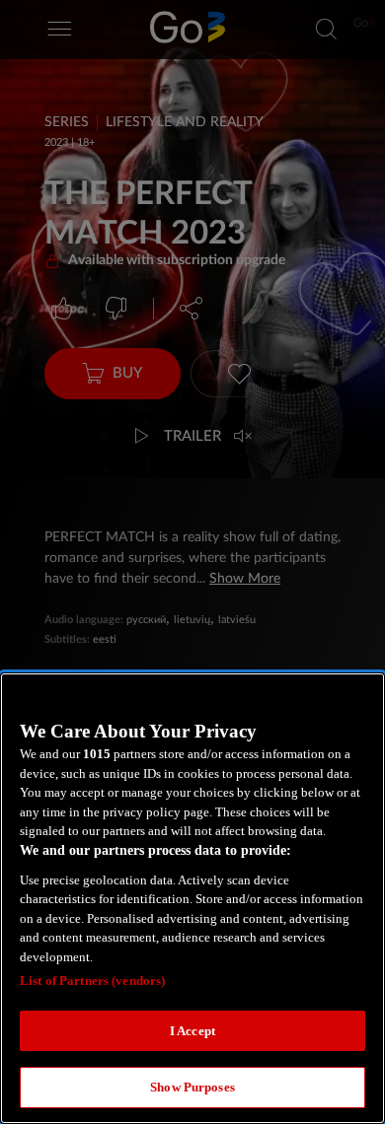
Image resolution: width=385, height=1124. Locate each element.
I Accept (192, 1030)
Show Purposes (192, 1087)
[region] (192, 898)
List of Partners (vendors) (92, 980)
